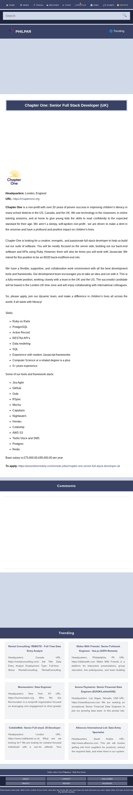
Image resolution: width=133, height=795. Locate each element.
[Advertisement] (66, 66)
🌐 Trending (116, 31)
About (26, 779)
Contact (66, 779)
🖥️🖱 (108, 5)
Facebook (107, 783)
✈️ (38, 5)
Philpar (23, 31)
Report (66, 783)
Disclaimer (107, 779)
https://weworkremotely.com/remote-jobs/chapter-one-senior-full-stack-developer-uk (69, 466)
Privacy (26, 783)
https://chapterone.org (26, 198)
